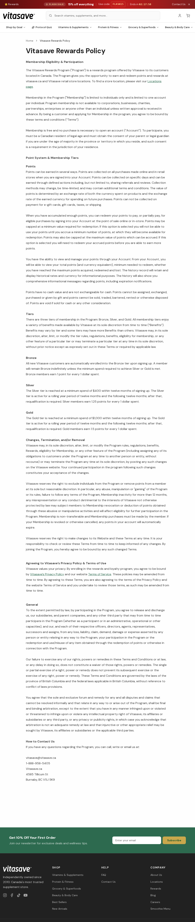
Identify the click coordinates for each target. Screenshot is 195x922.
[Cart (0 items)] (188, 15)
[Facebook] (12, 895)
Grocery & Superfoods (142, 27)
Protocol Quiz (44, 27)
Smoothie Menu (160, 908)
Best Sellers (59, 902)
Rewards (155, 888)
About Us (156, 875)
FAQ (103, 875)
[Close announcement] (189, 4)
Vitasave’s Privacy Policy (47, 574)
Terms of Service (99, 574)
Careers (155, 902)
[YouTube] (25, 895)
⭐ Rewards (12, 4)
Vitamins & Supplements (73, 27)
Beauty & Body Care (65, 895)
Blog (153, 895)
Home (29, 40)
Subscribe (174, 840)
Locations (156, 881)
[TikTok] (19, 895)
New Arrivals (59, 908)
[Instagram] (5, 895)
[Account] (180, 15)
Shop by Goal (14, 27)
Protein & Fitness (108, 27)
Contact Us (178, 4)
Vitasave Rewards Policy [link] (55, 40)
